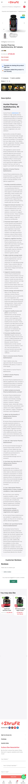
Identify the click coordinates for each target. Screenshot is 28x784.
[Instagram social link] (12, 728)
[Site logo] (13, 2)
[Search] (24, 7)
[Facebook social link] (6, 81)
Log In (13, 581)
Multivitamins (22, 11)
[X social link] (8, 81)
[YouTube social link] (15, 728)
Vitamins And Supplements (9, 11)
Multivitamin (15, 113)
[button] (2, 23)
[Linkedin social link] (9, 81)
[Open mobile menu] (1, 2)
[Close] (24, 776)
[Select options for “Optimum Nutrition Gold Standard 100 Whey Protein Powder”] (2, 605)
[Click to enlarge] (4, 29)
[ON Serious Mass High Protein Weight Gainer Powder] (20, 601)
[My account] (25, 2)
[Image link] (10, 723)
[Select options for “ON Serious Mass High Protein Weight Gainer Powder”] (16, 605)
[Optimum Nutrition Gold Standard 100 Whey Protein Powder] (6, 601)
